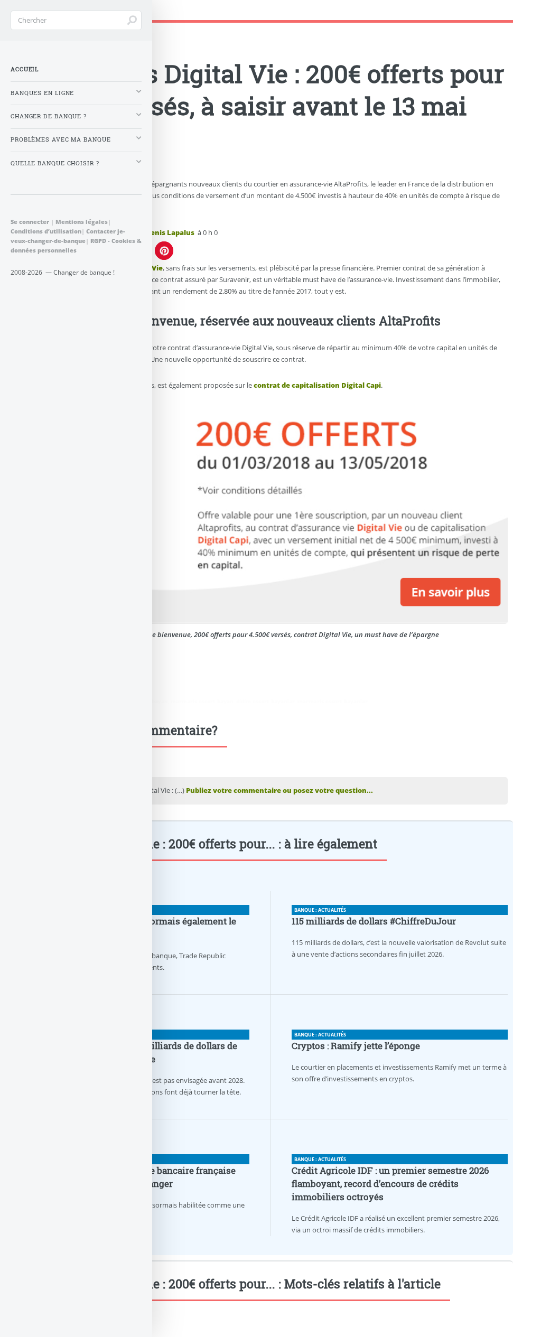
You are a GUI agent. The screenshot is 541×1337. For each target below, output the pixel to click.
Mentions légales (81, 222)
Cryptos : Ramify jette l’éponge (356, 1046)
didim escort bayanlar (265, 701)
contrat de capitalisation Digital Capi (317, 385)
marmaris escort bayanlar (332, 701)
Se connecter (30, 222)
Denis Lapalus (169, 232)
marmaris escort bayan (202, 701)
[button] (164, 250)
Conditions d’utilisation (46, 231)
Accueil (25, 69)
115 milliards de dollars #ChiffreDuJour (374, 921)
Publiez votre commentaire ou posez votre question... (279, 790)
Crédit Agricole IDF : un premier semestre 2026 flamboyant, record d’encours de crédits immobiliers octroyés (390, 1184)
